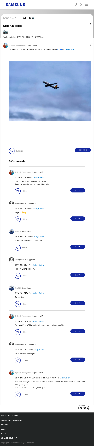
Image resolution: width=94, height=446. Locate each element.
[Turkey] (15, 4)
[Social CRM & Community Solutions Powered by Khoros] (83, 407)
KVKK (3, 434)
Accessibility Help (9, 416)
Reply (77, 190)
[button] (86, 45)
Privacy (4, 425)
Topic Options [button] (86, 24)
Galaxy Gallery (70, 49)
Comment (83, 150)
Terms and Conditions (11, 420)
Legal (3, 429)
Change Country (9, 438)
